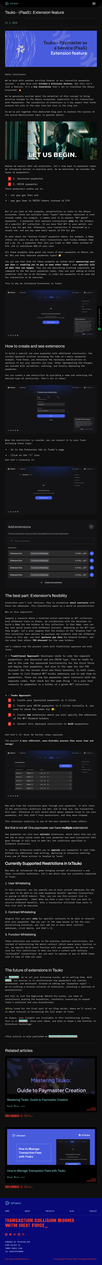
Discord (23, 1021)
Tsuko (8, 980)
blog (72, 1211)
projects (50, 1211)
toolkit (93, 1211)
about (27, 1211)
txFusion (14, 977)
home (7, 1211)
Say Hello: (17, 1259)
